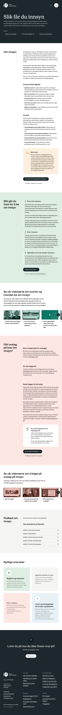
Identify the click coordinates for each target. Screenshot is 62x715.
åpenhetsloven (49, 78)
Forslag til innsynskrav (30, 269)
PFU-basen (46, 696)
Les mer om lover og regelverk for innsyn (35, 179)
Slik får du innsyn (48, 676)
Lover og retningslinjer (50, 684)
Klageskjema (27, 699)
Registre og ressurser (50, 681)
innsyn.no (35, 224)
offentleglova (26, 67)
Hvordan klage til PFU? (30, 696)
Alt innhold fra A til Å (8, 698)
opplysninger (49, 247)
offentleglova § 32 (28, 371)
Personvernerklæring (9, 694)
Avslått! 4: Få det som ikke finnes (32, 540)
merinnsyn (37, 158)
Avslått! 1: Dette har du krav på (31, 530)
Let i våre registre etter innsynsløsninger (35, 274)
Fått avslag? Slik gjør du (28, 34)
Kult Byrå (10, 707)
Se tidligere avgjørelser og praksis (33, 183)
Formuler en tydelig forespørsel (49, 239)
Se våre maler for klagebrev (32, 451)
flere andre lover (36, 67)
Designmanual (7, 696)
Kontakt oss (30, 656)
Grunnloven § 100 (51, 65)
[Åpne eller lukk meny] (56, 5)
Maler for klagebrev (49, 678)
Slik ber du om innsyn (10, 34)
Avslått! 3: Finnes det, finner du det (33, 537)
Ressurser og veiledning (45, 34)
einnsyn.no (28, 224)
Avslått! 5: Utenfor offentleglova (32, 544)
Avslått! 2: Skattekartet (29, 533)
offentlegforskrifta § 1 (45, 217)
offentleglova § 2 (52, 215)
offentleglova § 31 (33, 357)
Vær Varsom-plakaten (30, 676)
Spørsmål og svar (28, 707)
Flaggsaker (46, 704)
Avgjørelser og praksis (50, 687)
